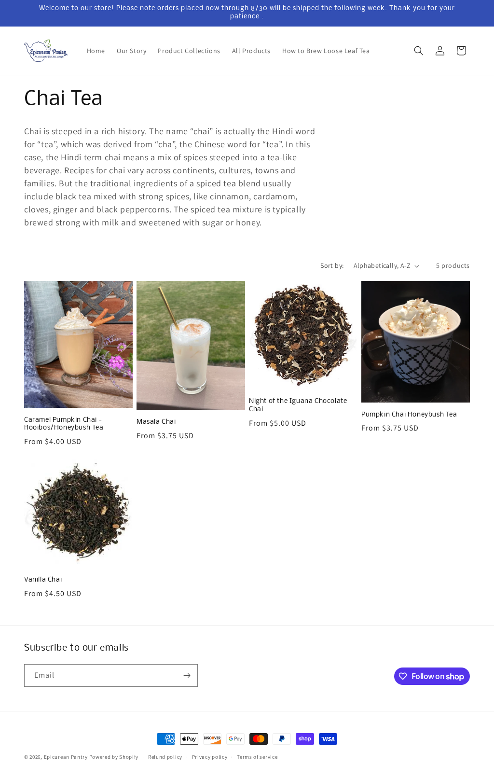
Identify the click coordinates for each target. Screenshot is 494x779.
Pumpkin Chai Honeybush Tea (409, 414)
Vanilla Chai (43, 580)
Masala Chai (156, 422)
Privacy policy (210, 756)
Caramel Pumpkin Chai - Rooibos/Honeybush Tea (64, 424)
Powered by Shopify (114, 756)
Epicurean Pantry (66, 756)
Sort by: (331, 265)
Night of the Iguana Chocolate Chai (298, 405)
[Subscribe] (186, 675)
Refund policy (165, 756)
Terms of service (257, 756)
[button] (418, 50)
